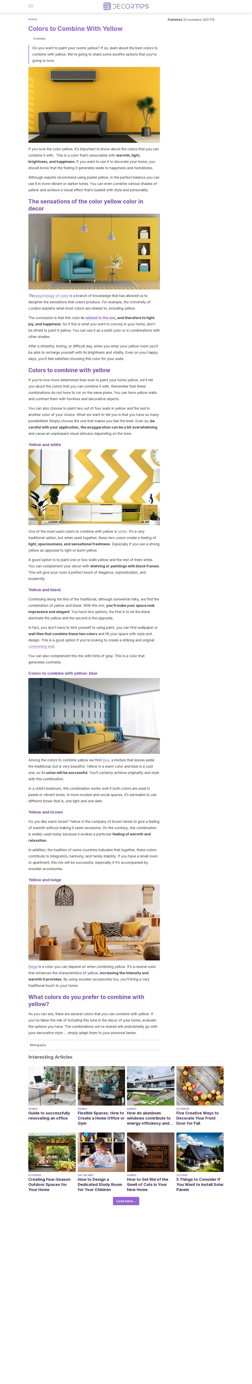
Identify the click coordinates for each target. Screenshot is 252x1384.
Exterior (182, 1108)
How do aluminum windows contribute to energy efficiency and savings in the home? (149, 1118)
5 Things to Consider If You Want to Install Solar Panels (200, 1184)
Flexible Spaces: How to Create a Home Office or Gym (101, 1118)
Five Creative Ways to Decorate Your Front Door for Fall (197, 1118)
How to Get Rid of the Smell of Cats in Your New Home (147, 1184)
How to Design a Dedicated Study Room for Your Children (100, 1184)
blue (105, 760)
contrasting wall (41, 646)
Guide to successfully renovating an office (49, 1116)
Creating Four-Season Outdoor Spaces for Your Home (49, 1184)
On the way (86, 1175)
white (122, 531)
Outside (182, 1175)
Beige (33, 967)
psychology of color (52, 296)
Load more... (126, 1201)
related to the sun (100, 318)
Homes (32, 19)
